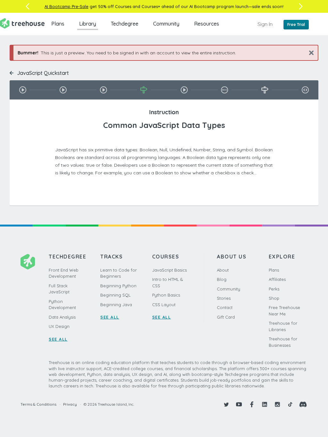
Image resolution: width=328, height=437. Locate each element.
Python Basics (166, 295)
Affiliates (277, 279)
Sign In (265, 24)
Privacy (70, 404)
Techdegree (124, 23)
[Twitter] (226, 404)
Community (166, 23)
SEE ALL (58, 339)
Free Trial (296, 24)
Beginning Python (118, 285)
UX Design (59, 326)
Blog (221, 279)
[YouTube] (238, 404)
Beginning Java (116, 304)
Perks (274, 288)
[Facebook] (251, 404)
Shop (274, 298)
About (223, 270)
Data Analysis (62, 317)
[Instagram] (277, 404)
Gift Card (226, 317)
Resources (206, 23)
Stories (224, 298)
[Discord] (303, 404)
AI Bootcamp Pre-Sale (66, 6)
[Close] (309, 52)
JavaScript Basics (169, 270)
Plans (57, 23)
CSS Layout (164, 304)
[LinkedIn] (264, 404)
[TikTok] (290, 404)
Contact (225, 307)
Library (87, 23)
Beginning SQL (115, 295)
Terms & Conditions (38, 404)
